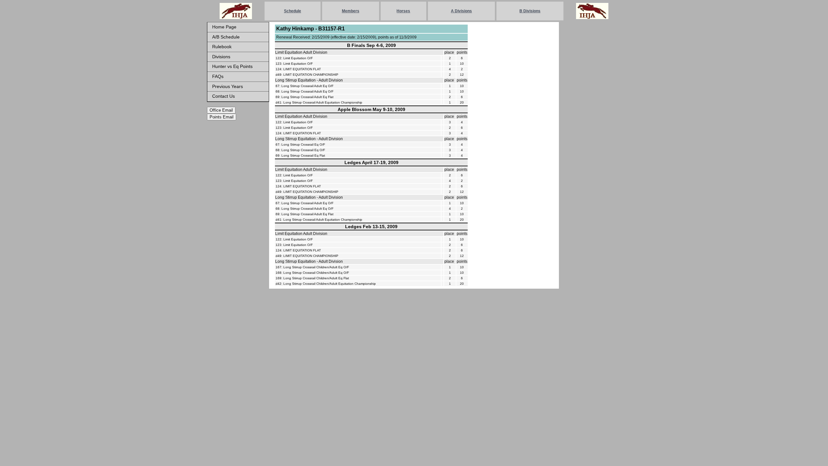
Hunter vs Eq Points (232, 66)
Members (350, 11)
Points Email (222, 117)
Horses (403, 11)
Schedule (292, 11)
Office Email (221, 110)
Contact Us (223, 96)
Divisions (221, 56)
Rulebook (222, 46)
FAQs (217, 76)
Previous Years (227, 86)
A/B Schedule (226, 36)
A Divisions (461, 11)
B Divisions (529, 11)
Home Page (224, 26)
